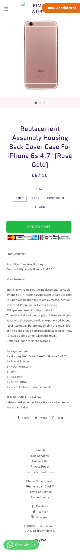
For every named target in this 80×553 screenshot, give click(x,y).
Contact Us (40, 461)
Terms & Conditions (40, 472)
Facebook (42, 506)
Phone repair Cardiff (40, 486)
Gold (20, 198)
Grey (35, 198)
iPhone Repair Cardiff (40, 481)
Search (40, 450)
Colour (40, 189)
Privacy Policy (40, 466)
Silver (40, 207)
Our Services (40, 456)
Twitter (42, 512)
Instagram (42, 517)
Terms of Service (40, 492)
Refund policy (40, 497)
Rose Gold (55, 198)
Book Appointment (62, 8)
